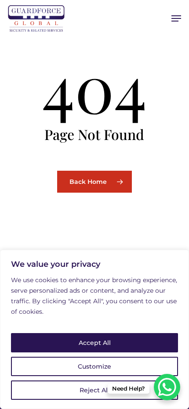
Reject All (94, 390)
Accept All (95, 343)
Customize (94, 366)
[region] (94, 329)
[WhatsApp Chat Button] (167, 387)
